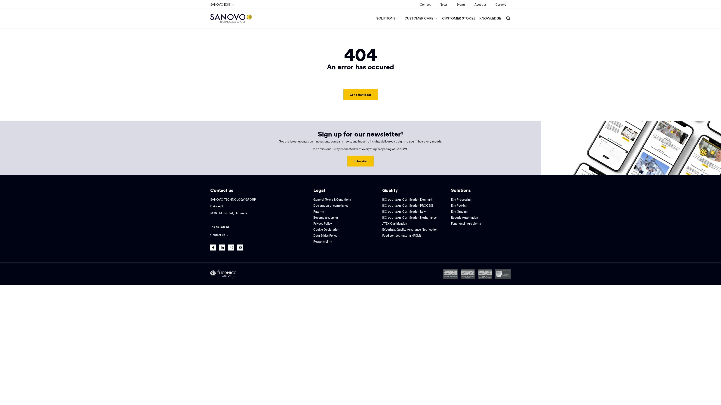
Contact (425, 4)
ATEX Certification (394, 223)
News (443, 4)
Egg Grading (459, 211)
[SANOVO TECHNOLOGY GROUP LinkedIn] (222, 247)
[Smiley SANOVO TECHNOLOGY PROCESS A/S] (468, 274)
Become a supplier (325, 217)
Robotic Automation (464, 217)
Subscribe (360, 161)
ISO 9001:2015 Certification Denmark (407, 199)
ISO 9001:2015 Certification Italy (404, 211)
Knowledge (490, 18)
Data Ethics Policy (325, 235)
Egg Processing (461, 199)
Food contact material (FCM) (401, 235)
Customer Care (418, 18)
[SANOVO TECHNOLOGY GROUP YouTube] (240, 247)
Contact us (217, 235)
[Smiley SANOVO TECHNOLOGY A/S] (450, 274)
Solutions (385, 18)
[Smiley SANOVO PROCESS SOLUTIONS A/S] (485, 274)
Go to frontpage (361, 95)
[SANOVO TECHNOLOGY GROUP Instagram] (231, 247)
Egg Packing (459, 205)
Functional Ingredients (466, 223)
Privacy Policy (322, 223)
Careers (500, 4)
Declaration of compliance (330, 205)
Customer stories (459, 18)
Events (460, 4)
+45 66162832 (219, 226)
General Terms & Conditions (332, 199)
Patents (318, 211)
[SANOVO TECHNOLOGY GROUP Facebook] (213, 247)
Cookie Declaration (326, 229)
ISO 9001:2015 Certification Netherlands (409, 217)
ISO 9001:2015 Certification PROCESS (408, 205)
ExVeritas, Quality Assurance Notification (409, 229)
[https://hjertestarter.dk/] (503, 274)
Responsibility (322, 241)
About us (480, 4)
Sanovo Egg (222, 6)
